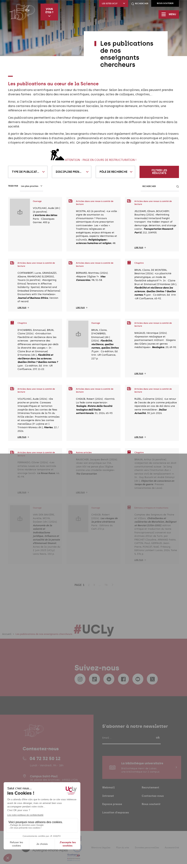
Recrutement (150, 787)
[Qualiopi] (73, 859)
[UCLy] (22, 12)
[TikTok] (94, 679)
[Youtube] (137, 679)
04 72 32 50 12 (45, 758)
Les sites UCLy (109, 3)
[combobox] (27, 172)
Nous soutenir (165, 3)
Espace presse (112, 804)
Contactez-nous (153, 795)
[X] (152, 679)
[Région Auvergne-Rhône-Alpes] (45, 850)
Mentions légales (100, 847)
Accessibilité (172, 847)
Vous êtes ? (49, 10)
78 (106, 585)
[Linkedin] (108, 679)
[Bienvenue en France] (77, 850)
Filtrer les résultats (159, 172)
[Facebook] (123, 679)
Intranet (108, 795)
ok (158, 737)
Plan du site (122, 847)
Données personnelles (147, 847)
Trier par (13, 186)
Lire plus (138, 248)
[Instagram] (80, 679)
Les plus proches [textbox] (29, 186)
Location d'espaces (115, 812)
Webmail (108, 787)
